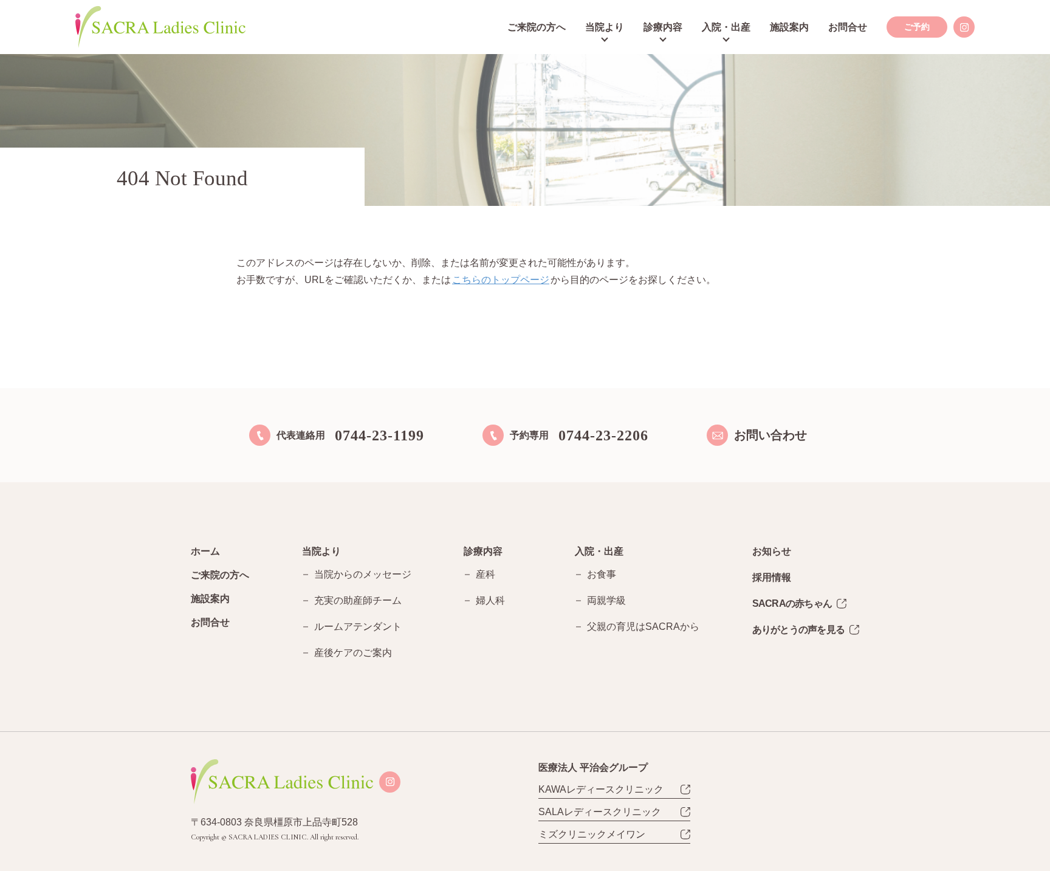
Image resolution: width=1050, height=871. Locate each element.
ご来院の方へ (536, 27)
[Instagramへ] (964, 27)
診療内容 (662, 27)
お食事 (601, 574)
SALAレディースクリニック (599, 812)
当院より (604, 27)
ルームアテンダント (358, 626)
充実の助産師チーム (358, 600)
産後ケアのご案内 (353, 652)
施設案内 (789, 27)
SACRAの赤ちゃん (792, 603)
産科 (485, 574)
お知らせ (771, 551)
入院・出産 (726, 27)
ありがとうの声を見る (798, 629)
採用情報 (771, 577)
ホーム (205, 551)
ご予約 (917, 27)
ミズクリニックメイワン (591, 834)
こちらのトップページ (500, 280)
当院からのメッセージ (362, 574)
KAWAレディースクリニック (601, 789)
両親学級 (606, 600)
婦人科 (490, 600)
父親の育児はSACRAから (643, 626)
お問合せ (847, 27)
